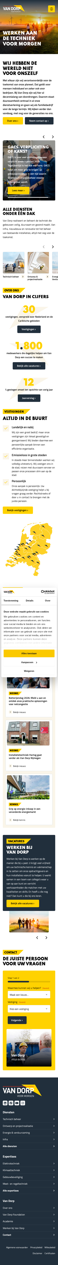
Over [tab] (47, 600)
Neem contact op (38, 121)
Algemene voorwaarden (17, 1247)
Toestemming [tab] (11, 600)
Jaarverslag (28, 398)
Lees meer (17, 182)
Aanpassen (27, 662)
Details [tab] (29, 600)
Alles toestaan (29, 653)
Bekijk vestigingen (17, 510)
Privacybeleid (36, 1247)
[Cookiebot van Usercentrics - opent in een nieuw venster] (41, 592)
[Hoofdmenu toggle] (51, 8)
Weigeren (29, 671)
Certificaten (50, 1253)
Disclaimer (37, 1253)
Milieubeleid (50, 1247)
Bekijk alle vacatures (28, 366)
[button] (43, 136)
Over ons (12, 121)
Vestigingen (28, 329)
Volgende (16, 1020)
